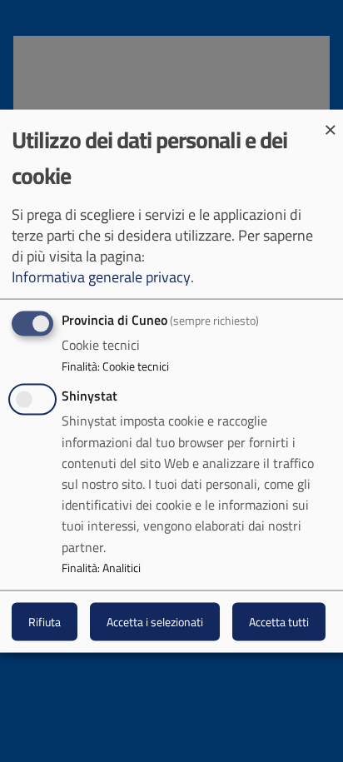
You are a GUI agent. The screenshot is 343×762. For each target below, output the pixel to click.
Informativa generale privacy (101, 276)
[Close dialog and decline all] (330, 119)
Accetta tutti (279, 621)
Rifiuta (44, 621)
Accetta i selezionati (155, 621)
